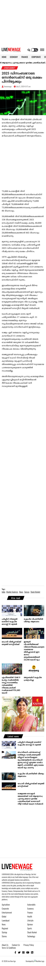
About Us (5, 944)
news (21, 591)
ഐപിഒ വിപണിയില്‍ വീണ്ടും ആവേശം (33, 620)
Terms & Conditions (9, 947)
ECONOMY (14, 57)
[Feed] (32, 952)
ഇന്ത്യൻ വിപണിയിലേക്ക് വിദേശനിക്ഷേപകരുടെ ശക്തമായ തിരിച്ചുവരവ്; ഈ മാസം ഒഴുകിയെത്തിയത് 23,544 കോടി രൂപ (34, 651)
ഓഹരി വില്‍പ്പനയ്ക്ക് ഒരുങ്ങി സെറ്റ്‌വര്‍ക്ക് (11, 643)
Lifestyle (30, 920)
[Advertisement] (23, 22)
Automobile (31, 904)
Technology (31, 936)
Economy (30, 908)
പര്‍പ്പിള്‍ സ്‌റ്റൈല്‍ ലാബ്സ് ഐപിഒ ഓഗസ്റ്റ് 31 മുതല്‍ (9, 621)
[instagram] (23, 952)
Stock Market (32, 932)
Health (29, 916)
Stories (4, 936)
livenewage (8, 86)
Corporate (5, 908)
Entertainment (7, 912)
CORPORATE (36, 57)
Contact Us (16, 944)
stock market (35, 591)
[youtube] (27, 952)
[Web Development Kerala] (39, 961)
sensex (26, 591)
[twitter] (19, 952)
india (3, 591)
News (4, 924)
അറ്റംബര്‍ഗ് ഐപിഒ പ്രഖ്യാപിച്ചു (33, 678)
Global (4, 916)
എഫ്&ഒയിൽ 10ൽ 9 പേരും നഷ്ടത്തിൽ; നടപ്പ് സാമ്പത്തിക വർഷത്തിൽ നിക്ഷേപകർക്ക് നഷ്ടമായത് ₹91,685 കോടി (11, 685)
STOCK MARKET (10, 67)
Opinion (30, 924)
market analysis (12, 591)
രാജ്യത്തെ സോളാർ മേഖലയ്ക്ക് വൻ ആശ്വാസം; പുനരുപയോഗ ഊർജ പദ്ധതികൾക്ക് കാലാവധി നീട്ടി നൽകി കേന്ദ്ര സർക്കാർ (30, 799)
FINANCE (24, 57)
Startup (4, 932)
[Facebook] (15, 952)
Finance (30, 912)
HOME (4, 57)
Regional (5, 928)
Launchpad (5, 920)
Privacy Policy (28, 944)
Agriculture (6, 904)
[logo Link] (11, 50)
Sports (29, 928)
